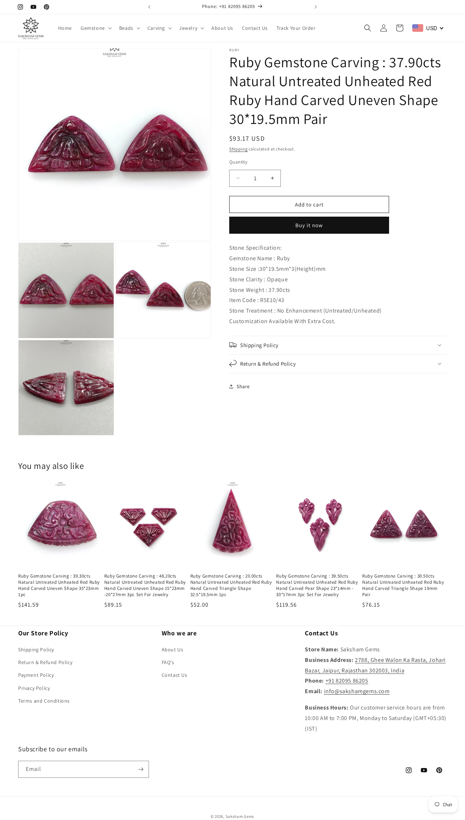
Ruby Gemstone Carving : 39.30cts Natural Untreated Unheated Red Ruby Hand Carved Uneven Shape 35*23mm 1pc (59, 585)
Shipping (238, 149)
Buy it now (309, 225)
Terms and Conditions (44, 701)
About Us (172, 649)
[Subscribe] (141, 769)
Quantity (238, 161)
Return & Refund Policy (45, 662)
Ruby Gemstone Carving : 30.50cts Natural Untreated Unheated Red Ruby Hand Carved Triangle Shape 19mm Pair (403, 585)
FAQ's (168, 662)
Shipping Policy (36, 649)
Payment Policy (36, 675)
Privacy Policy (34, 688)
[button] (95, 28)
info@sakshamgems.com (357, 691)
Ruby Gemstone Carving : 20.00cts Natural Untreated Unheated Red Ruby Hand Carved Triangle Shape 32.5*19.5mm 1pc (231, 585)
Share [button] (243, 386)
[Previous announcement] (149, 7)
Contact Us (174, 675)
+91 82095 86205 (347, 680)
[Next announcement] (316, 7)
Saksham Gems (240, 816)
